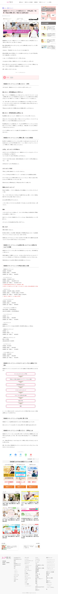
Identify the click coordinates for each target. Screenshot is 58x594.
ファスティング (28, 565)
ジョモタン (49, 585)
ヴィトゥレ (16, 576)
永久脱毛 (37, 577)
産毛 (36, 580)
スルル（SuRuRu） (50, 587)
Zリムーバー (49, 584)
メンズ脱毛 (49, 2)
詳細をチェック (9, 486)
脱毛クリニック (42, 2)
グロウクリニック (50, 562)
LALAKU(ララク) (17, 557)
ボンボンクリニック (51, 567)
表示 (11, 77)
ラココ (36, 557)
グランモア (27, 557)
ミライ (26, 582)
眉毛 (36, 581)
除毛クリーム (48, 582)
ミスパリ (26, 579)
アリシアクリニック (51, 559)
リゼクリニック (50, 568)
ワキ (36, 563)
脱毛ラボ (48, 573)
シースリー (27, 559)
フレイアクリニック (51, 565)
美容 (36, 583)
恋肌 (36, 572)
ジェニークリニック (51, 564)
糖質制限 (27, 567)
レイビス (37, 562)
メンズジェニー (28, 585)
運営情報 (4, 561)
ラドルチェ (37, 559)
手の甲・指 (37, 574)
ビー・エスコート (28, 570)
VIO (14, 568)
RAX (15, 562)
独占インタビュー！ (39, 578)
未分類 (36, 575)
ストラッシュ (27, 562)
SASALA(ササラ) (17, 565)
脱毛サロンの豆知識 (28, 2)
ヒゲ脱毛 (26, 573)
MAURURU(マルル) (17, 559)
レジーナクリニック (51, 570)
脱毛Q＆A (21, 2)
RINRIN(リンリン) (17, 563)
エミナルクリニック (51, 561)
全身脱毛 (37, 569)
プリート (26, 576)
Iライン (16, 570)
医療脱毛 (36, 2)
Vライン (16, 573)
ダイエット (27, 563)
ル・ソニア (37, 560)
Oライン (16, 571)
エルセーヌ (16, 579)
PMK (15, 560)
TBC (15, 566)
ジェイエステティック (29, 560)
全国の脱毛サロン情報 (39, 568)
